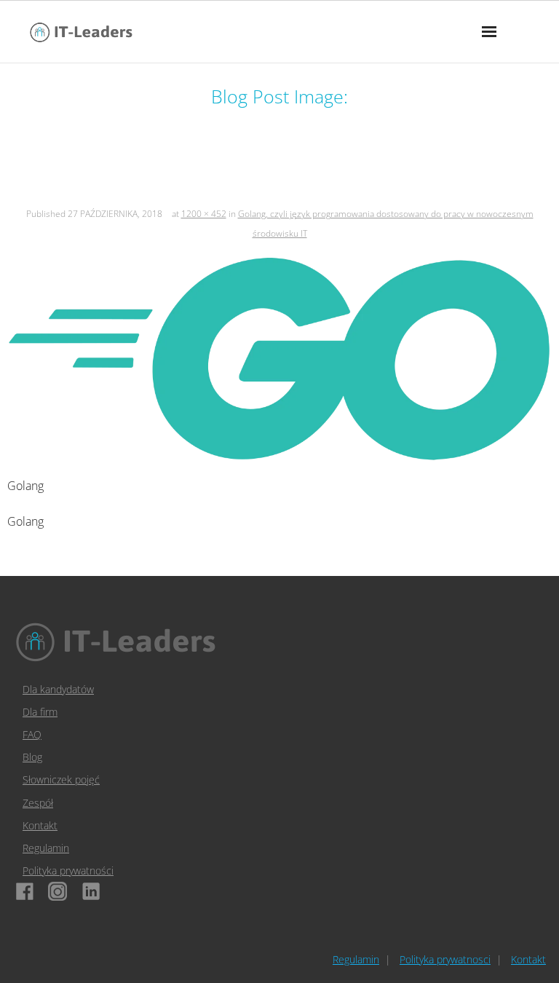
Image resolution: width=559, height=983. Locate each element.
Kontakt (40, 825)
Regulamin (46, 848)
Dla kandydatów (58, 689)
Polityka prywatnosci (445, 959)
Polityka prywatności (68, 870)
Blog (32, 757)
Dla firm (40, 712)
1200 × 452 (203, 214)
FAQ (32, 734)
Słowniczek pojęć (61, 779)
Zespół (38, 803)
